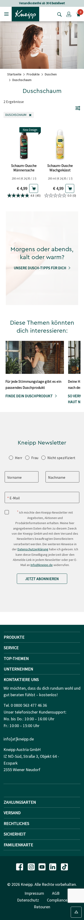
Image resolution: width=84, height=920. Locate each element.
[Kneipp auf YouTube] (42, 866)
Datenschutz (28, 900)
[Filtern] (77, 108)
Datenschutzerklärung (33, 549)
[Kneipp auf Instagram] (32, 866)
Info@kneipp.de (42, 565)
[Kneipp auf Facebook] (20, 866)
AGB (56, 893)
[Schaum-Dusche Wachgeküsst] (60, 144)
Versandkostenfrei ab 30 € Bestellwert (42, 3)
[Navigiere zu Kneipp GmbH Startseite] (25, 13)
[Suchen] (58, 14)
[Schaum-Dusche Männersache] (24, 144)
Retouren (42, 906)
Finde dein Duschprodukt (29, 396)
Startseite (14, 74)
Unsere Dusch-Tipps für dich (40, 267)
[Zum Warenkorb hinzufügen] (33, 188)
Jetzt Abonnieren (42, 578)
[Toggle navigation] (6, 13)
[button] (68, 14)
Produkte (33, 74)
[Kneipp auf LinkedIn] (53, 866)
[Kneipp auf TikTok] (64, 866)
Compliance (57, 900)
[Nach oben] (76, 912)
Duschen (51, 74)
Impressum (34, 893)
